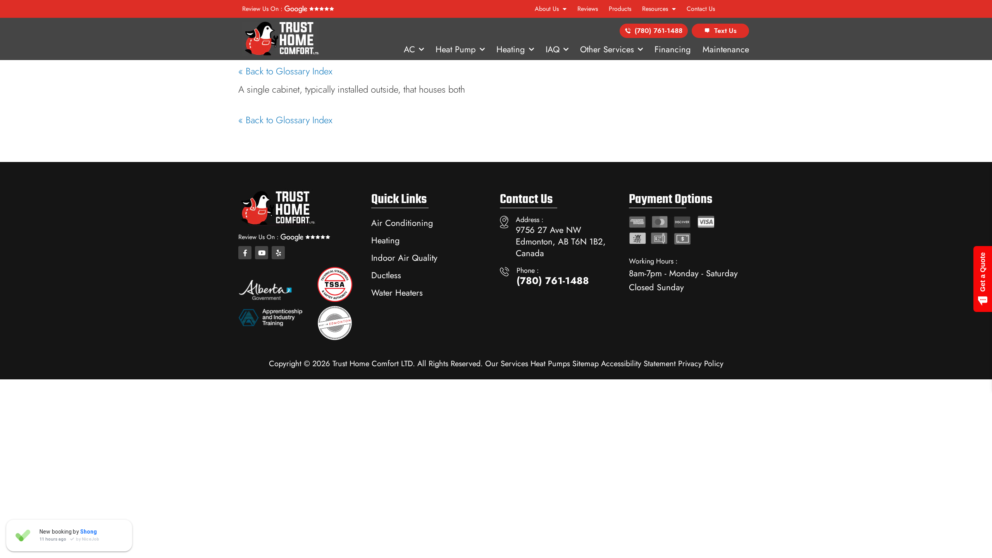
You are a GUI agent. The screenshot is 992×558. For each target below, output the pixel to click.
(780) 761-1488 (658, 31)
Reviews (587, 8)
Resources (655, 8)
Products (620, 8)
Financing (672, 49)
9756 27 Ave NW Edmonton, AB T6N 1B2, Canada (561, 241)
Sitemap (585, 363)
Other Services (607, 49)
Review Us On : (263, 8)
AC (409, 49)
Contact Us (701, 8)
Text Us (725, 31)
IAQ (553, 49)
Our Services (506, 363)
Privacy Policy (700, 363)
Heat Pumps (550, 363)
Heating (510, 49)
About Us (547, 8)
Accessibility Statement (638, 363)
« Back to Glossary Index (285, 71)
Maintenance (726, 49)
